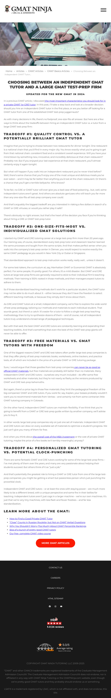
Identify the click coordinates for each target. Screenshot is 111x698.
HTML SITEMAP (55, 598)
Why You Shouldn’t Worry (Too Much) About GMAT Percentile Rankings (48, 526)
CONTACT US (55, 567)
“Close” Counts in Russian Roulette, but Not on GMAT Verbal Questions (47, 522)
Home (9, 71)
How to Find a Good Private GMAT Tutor (31, 518)
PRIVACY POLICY (55, 588)
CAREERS (55, 578)
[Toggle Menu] (103, 10)
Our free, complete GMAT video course (30, 533)
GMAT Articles (35, 71)
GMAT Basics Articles (58, 71)
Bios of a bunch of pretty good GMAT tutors (33, 529)
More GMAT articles (55, 543)
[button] (55, 623)
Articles (20, 71)
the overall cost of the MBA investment (54, 436)
